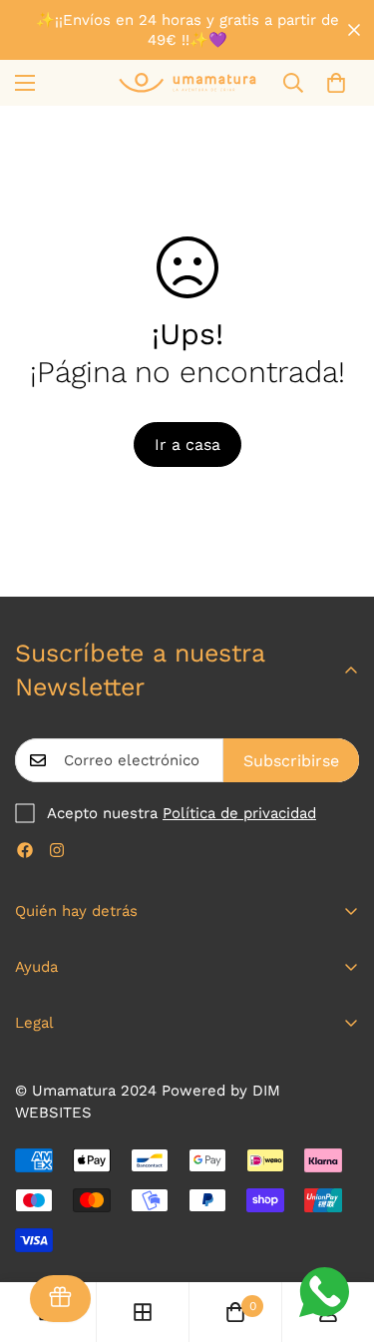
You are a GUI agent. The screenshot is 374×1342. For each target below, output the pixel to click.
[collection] (143, 1312)
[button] (336, 83)
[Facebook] (25, 850)
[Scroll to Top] (338, 1236)
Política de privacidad (239, 813)
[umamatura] (187, 82)
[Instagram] (57, 850)
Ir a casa (187, 444)
